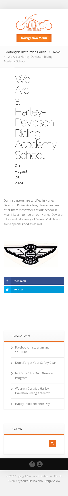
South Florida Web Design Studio (40, 481)
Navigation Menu (34, 38)
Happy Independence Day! (32, 404)
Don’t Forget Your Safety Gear (35, 363)
